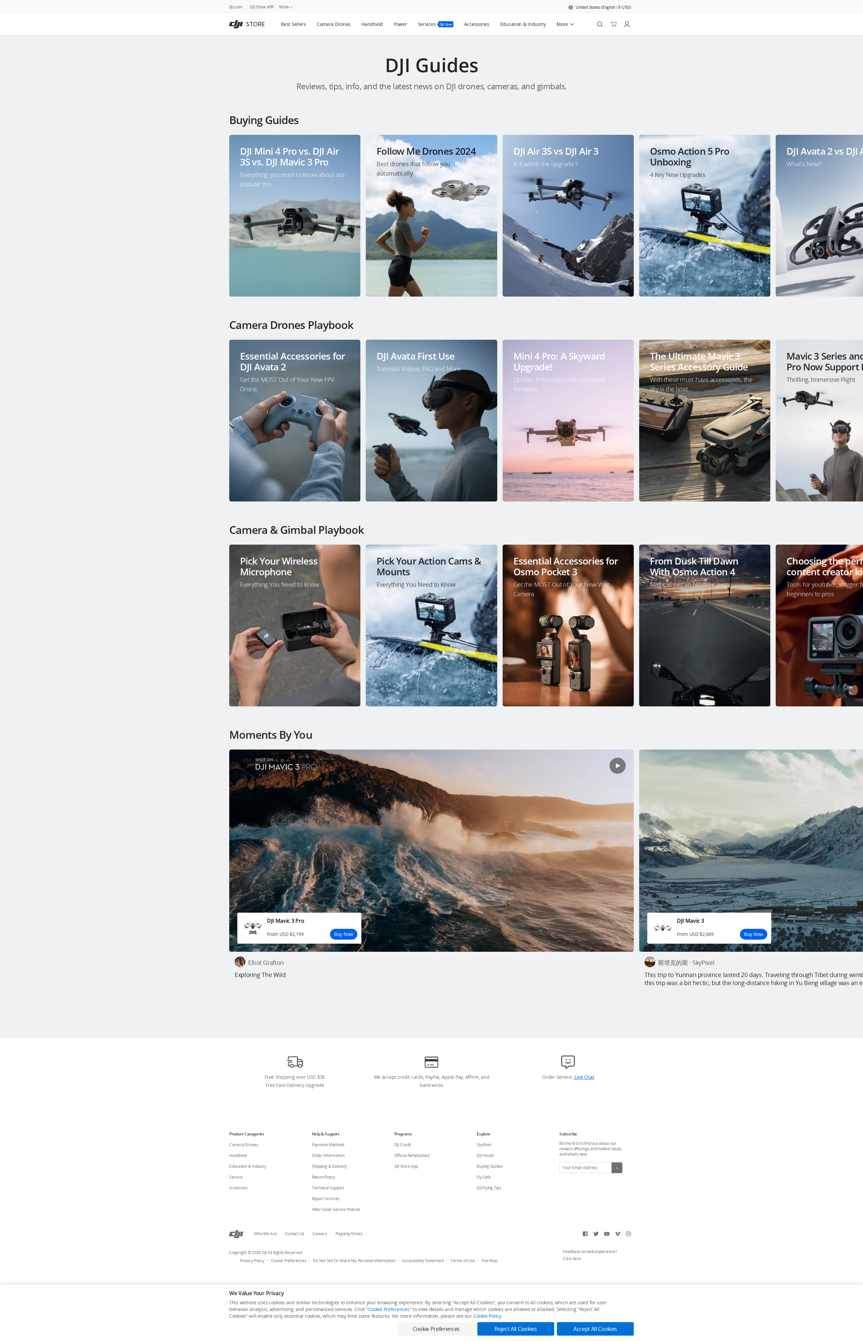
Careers (320, 1234)
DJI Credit (402, 1145)
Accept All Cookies (595, 1329)
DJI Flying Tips (489, 1188)
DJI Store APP (262, 7)
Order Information (328, 1155)
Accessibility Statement (423, 1260)
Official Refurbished (411, 1155)
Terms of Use (462, 1260)
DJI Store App (406, 1166)
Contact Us (295, 1234)
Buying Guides (490, 1166)
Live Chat (583, 1077)
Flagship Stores (349, 1234)
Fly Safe (483, 1177)
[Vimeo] (617, 1233)
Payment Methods (328, 1145)
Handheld (238, 1155)
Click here (572, 1258)
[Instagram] (628, 1233)
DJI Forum (485, 1155)
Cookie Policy (487, 1316)
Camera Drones (243, 1145)
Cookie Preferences (288, 1260)
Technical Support (328, 1188)
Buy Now (343, 934)
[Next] (840, 210)
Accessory (238, 1188)
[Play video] (617, 766)
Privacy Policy (252, 1260)
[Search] (600, 24)
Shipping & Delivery (329, 1166)
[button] (600, 7)
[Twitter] (596, 1233)
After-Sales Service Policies (336, 1209)
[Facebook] (585, 1233)
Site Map (489, 1260)
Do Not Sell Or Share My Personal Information (354, 1260)
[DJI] (236, 1234)
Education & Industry (247, 1166)
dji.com (235, 7)
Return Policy (323, 1177)
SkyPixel (484, 1145)
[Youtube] (606, 1233)
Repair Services (325, 1198)
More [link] (284, 7)
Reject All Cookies (516, 1329)
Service (235, 1177)
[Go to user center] (627, 24)
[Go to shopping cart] (613, 24)
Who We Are (265, 1234)
